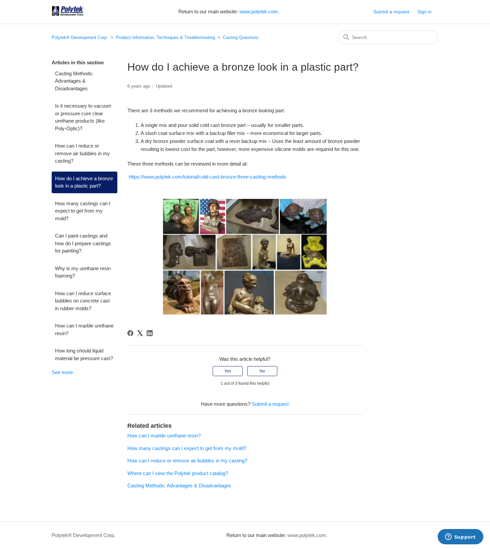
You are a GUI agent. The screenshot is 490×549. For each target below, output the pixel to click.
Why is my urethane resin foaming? (83, 272)
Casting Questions (241, 37)
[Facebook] (130, 333)
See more (62, 372)
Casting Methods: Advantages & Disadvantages (74, 81)
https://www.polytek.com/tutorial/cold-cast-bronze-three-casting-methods (207, 177)
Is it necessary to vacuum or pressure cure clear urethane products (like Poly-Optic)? (83, 117)
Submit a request (391, 11)
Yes (227, 371)
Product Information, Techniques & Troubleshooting (165, 37)
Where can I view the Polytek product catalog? (177, 473)
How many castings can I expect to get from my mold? (82, 211)
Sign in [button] (424, 11)
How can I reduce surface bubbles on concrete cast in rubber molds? (83, 300)
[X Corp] (140, 333)
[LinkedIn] (150, 333)
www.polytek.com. (259, 11)
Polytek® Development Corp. (80, 37)
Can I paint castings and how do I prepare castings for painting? (83, 243)
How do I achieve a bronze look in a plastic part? (84, 182)
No (262, 371)
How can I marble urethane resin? (84, 329)
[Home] (68, 15)
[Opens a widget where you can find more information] (460, 537)
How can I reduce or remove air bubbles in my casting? (82, 153)
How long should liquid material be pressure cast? (84, 354)
